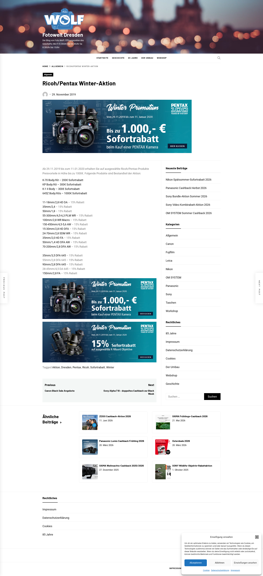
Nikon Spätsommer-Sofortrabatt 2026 (188, 179)
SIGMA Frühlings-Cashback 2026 (190, 416)
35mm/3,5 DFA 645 (54, 255)
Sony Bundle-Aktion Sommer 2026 (186, 196)
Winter (110, 367)
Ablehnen (219, 562)
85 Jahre (133, 58)
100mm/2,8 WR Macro (56, 220)
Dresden (66, 367)
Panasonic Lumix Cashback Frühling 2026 (121, 440)
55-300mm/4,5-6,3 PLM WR (59, 215)
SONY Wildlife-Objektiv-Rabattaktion (192, 465)
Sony (169, 294)
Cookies (206, 570)
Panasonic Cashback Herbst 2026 (186, 188)
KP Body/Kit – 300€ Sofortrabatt (61, 184)
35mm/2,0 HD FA (52, 237)
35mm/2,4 (48, 206)
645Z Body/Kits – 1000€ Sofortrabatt (64, 193)
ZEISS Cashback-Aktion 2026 (115, 416)
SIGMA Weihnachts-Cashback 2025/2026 (121, 465)
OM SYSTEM (173, 277)
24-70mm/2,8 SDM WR (56, 233)
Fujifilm (170, 252)
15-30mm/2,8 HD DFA (55, 228)
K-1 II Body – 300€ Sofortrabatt (61, 188)
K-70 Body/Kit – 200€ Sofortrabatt (62, 180)
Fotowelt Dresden (62, 35)
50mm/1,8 (48, 211)
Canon (170, 243)
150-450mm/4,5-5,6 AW (56, 224)
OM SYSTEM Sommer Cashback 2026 (189, 213)
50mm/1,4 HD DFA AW (56, 242)
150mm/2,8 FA (51, 273)
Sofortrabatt (97, 367)
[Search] (219, 58)
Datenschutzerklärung (220, 570)
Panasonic (172, 285)
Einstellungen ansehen (245, 562)
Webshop (162, 58)
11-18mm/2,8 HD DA (55, 202)
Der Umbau (147, 58)
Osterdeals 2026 (181, 440)
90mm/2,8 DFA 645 (54, 264)
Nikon (169, 269)
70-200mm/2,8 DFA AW (56, 246)
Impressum (235, 570)
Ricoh (85, 367)
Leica (169, 260)
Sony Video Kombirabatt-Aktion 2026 (188, 204)
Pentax (77, 367)
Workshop (172, 311)
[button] (256, 537)
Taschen (171, 302)
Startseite (102, 58)
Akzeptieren (196, 562)
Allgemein (48, 75)
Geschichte (118, 58)
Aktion (56, 367)
